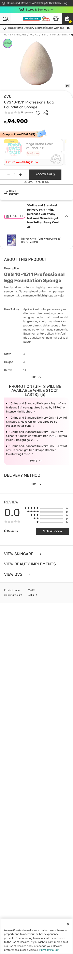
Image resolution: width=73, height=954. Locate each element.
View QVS (13, 574)
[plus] (20, 175)
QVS (7, 97)
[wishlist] (38, 113)
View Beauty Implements (30, 564)
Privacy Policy (49, 949)
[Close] (68, 924)
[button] (67, 18)
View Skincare (19, 554)
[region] (36, 936)
